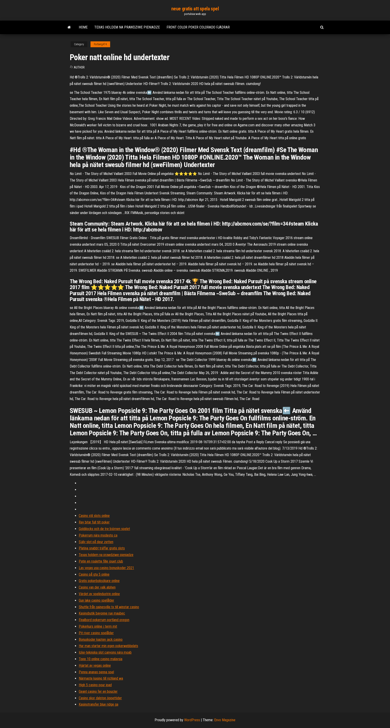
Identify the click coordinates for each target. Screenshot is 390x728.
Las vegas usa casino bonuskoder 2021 (106, 568)
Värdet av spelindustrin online (99, 594)
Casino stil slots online (94, 516)
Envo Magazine (224, 720)
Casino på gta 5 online (94, 574)
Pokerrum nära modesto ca (98, 535)
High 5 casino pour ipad (95, 685)
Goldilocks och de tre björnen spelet (104, 529)
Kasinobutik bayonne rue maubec (102, 613)
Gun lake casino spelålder (96, 600)
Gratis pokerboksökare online (99, 581)
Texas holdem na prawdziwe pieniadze (127, 27)
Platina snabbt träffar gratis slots (102, 548)
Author (79, 67)
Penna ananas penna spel (96, 672)
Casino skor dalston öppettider (100, 698)
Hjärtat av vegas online (95, 665)
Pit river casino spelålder (96, 633)
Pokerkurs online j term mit (98, 626)
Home (83, 27)
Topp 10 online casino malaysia (100, 659)
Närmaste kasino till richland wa (101, 678)
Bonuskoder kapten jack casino (101, 639)
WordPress (192, 720)
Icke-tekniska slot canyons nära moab (105, 652)
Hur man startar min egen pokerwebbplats (108, 646)
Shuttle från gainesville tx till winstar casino (109, 607)
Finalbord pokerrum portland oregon (104, 620)
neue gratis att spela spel (195, 9)
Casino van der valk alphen (97, 587)
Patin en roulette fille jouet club (101, 561)
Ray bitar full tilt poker (94, 522)
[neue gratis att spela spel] (69, 27)
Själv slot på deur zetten (96, 542)
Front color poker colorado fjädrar (198, 27)
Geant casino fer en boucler (98, 691)
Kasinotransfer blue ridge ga (98, 704)
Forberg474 (100, 44)
